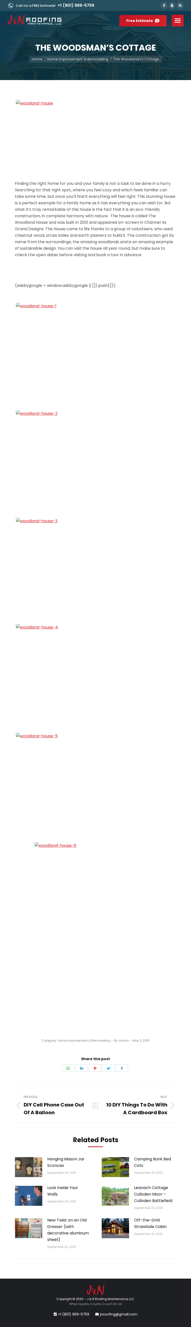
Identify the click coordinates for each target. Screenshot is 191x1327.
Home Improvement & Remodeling (84, 1040)
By (121, 1040)
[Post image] (28, 1167)
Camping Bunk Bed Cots (152, 1162)
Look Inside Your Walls (62, 1191)
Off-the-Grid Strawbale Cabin (150, 1223)
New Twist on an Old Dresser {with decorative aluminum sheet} (68, 1229)
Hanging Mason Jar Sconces (66, 1162)
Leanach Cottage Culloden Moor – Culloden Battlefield (153, 1194)
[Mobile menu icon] (178, 20)
